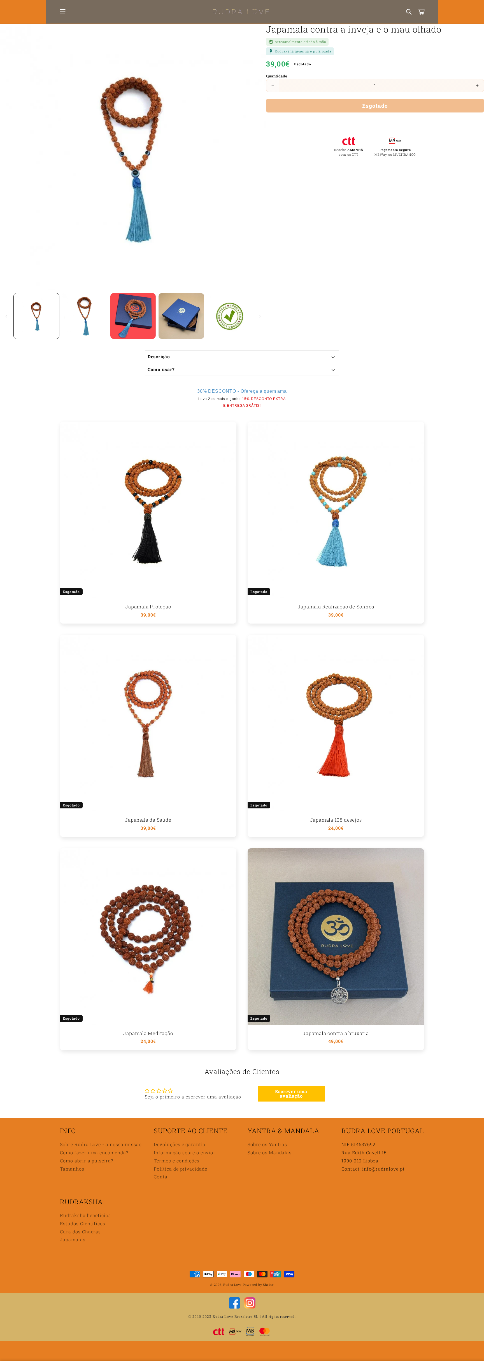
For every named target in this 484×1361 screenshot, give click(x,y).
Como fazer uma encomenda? (94, 1152)
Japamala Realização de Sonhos (336, 607)
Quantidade (276, 76)
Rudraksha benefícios (85, 1215)
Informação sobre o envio (183, 1152)
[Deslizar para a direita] (260, 316)
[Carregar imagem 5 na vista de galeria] (229, 316)
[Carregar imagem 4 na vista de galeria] (181, 316)
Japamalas (72, 1239)
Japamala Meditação (148, 1033)
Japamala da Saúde (148, 820)
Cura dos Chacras (80, 1231)
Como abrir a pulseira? (86, 1161)
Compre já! (375, 121)
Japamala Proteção (148, 607)
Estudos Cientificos (82, 1223)
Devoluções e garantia (180, 1144)
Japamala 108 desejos (336, 820)
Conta (160, 1177)
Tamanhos (72, 1169)
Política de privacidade (180, 1169)
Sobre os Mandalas (270, 1152)
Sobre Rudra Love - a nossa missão (101, 1144)
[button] (63, 12)
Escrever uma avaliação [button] (291, 1093)
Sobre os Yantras (267, 1144)
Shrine (268, 1284)
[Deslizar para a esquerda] (6, 316)
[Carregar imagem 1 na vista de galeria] (36, 316)
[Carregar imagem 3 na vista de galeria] (133, 316)
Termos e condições (176, 1161)
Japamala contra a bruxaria (336, 1033)
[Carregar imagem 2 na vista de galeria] (84, 316)
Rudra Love (232, 1284)
